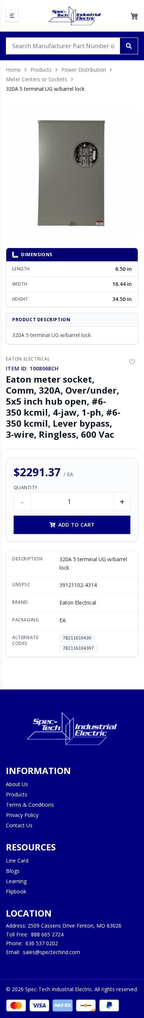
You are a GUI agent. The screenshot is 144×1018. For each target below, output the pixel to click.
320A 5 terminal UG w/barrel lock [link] (45, 88)
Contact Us (19, 825)
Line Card (17, 860)
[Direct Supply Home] (74, 16)
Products (41, 69)
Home (13, 69)
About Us (17, 784)
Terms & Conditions (30, 804)
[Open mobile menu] (12, 16)
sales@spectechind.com (51, 952)
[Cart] (134, 16)
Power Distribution (83, 69)
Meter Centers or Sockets (36, 79)
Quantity (25, 488)
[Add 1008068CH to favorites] (132, 362)
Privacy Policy (22, 814)
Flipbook (16, 891)
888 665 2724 (47, 934)
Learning (16, 881)
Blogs (13, 870)
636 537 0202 (41, 943)
